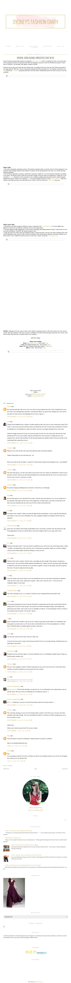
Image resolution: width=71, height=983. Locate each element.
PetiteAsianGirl (12, 689)
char (8, 677)
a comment (15, 70)
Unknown (10, 448)
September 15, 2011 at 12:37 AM (20, 681)
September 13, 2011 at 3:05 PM (19, 570)
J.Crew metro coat (56, 178)
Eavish (9, 751)
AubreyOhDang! (12, 525)
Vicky (8, 558)
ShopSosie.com (33, 343)
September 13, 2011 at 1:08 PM (19, 521)
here (46, 343)
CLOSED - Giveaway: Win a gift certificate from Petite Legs (18, 830)
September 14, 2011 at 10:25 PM (19, 672)
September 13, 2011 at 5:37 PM (19, 585)
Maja (8, 735)
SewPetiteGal (11, 651)
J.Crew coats (51, 180)
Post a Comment (7, 765)
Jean (29, 178)
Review (38, 396)
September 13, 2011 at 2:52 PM (19, 553)
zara (42, 396)
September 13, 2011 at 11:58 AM (19, 480)
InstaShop (47, 46)
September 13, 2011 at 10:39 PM (19, 613)
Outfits (60, 46)
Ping (4, 70)
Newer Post (6, 769)
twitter (38, 393)
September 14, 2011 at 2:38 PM (19, 659)
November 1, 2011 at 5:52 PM (18, 730)
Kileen (9, 406)
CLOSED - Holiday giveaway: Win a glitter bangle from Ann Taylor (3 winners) (23, 865)
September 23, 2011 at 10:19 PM (19, 720)
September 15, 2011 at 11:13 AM (19, 694)
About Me (20, 46)
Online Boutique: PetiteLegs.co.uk (13, 838)
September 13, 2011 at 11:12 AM (19, 443)
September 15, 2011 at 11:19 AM (19, 705)
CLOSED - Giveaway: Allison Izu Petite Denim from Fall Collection (26, 855)
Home (8, 46)
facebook (32, 393)
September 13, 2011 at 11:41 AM (19, 465)
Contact (35, 47)
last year (11, 177)
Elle (8, 510)
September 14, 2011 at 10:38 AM (20, 629)
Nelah (8, 633)
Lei (8, 575)
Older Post (65, 769)
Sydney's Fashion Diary (35, 21)
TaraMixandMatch (12, 590)
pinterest (43, 393)
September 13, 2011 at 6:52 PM (19, 596)
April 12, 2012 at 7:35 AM (17, 746)
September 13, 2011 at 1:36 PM (19, 538)
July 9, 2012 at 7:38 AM (16, 761)
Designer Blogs (39, 981)
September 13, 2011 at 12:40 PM (19, 505)
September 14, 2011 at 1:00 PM (19, 646)
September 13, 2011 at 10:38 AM (20, 416)
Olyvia (9, 601)
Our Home (33, 46)
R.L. (8, 543)
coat (33, 396)
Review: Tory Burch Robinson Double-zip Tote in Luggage (24, 845)
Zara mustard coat (37, 61)
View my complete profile (35, 810)
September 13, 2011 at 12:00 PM (19, 490)
